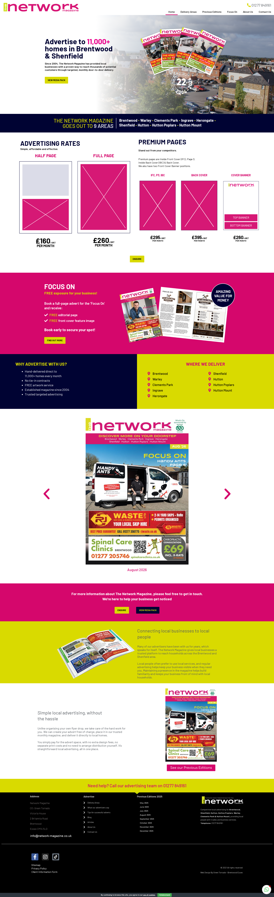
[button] (46, 494)
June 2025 (144, 807)
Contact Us (265, 11)
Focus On (232, 11)
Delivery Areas (189, 11)
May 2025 (144, 803)
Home (171, 11)
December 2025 (146, 831)
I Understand (164, 895)
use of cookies (149, 895)
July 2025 (144, 811)
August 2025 (145, 815)
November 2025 (147, 827)
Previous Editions (211, 11)
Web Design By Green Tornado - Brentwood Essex (221, 872)
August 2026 (137, 570)
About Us (248, 11)
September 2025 (147, 819)
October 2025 (146, 823)
